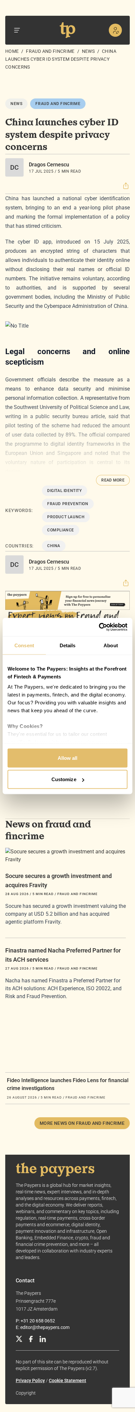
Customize (63, 779)
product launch (66, 517)
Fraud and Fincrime (50, 51)
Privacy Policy (30, 1380)
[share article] (126, 186)
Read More (113, 480)
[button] (126, 186)
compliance (60, 530)
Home (12, 51)
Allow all (68, 757)
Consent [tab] (24, 645)
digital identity (64, 490)
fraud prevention (67, 504)
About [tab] (111, 645)
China (53, 546)
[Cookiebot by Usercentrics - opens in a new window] (98, 627)
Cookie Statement (67, 1380)
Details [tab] (68, 645)
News (88, 51)
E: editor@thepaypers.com (42, 1327)
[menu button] (17, 30)
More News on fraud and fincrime (82, 1123)
